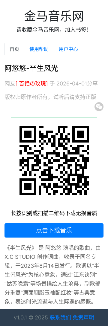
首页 (14, 49)
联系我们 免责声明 (72, 317)
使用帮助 (39, 49)
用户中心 (68, 49)
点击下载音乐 (54, 230)
